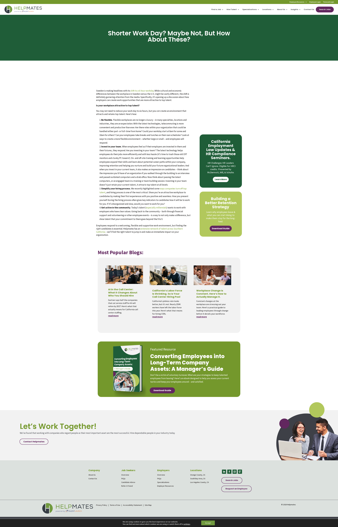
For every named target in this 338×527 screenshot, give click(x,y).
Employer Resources (165, 486)
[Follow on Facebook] (229, 472)
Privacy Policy (101, 505)
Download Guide (220, 228)
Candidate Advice (128, 482)
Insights (294, 10)
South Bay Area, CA (197, 478)
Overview (125, 475)
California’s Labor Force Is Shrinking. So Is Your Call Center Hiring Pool (167, 293)
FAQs (123, 478)
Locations (266, 10)
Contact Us (309, 10)
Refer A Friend (127, 486)
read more (113, 315)
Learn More (221, 179)
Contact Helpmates (33, 441)
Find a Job (216, 10)
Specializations (249, 10)
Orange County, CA (197, 475)
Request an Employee (236, 488)
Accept (208, 523)
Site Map (148, 505)
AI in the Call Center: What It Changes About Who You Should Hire (122, 292)
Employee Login (315, 2)
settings (187, 524)
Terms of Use (115, 505)
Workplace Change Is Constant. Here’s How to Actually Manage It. (211, 293)
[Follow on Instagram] (235, 472)
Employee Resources (297, 2)
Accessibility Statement (132, 505)
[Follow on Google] (240, 472)
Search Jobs (324, 9)
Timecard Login (328, 2)
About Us (281, 10)
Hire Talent (232, 10)
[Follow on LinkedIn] (224, 472)
